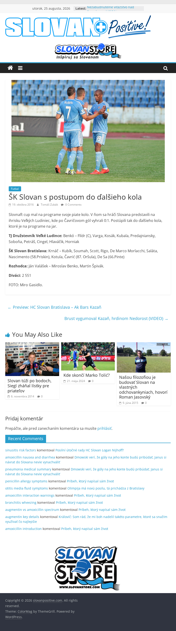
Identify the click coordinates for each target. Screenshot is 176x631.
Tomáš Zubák (50, 205)
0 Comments (73, 205)
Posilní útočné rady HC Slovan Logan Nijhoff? (89, 450)
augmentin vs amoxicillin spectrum (32, 509)
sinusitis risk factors (20, 450)
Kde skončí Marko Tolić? (86, 375)
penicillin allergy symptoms (26, 481)
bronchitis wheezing (20, 502)
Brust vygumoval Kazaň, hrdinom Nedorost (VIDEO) (116, 318)
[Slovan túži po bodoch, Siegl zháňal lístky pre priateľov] (32, 345)
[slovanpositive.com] (10, 68)
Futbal (15, 189)
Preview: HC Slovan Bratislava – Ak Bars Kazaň (54, 307)
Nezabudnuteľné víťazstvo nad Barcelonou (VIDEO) (110, 10)
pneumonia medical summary (28, 469)
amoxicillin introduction (23, 528)
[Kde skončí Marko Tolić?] (88, 345)
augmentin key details (22, 517)
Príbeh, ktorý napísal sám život (90, 481)
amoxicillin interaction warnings (30, 495)
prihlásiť (104, 428)
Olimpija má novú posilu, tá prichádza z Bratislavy (105, 488)
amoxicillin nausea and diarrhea (30, 457)
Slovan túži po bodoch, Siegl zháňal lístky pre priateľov (30, 385)
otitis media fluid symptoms (26, 488)
